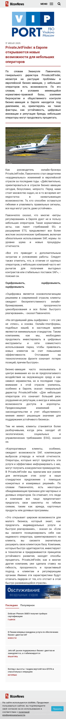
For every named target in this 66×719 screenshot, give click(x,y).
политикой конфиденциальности (15, 713)
